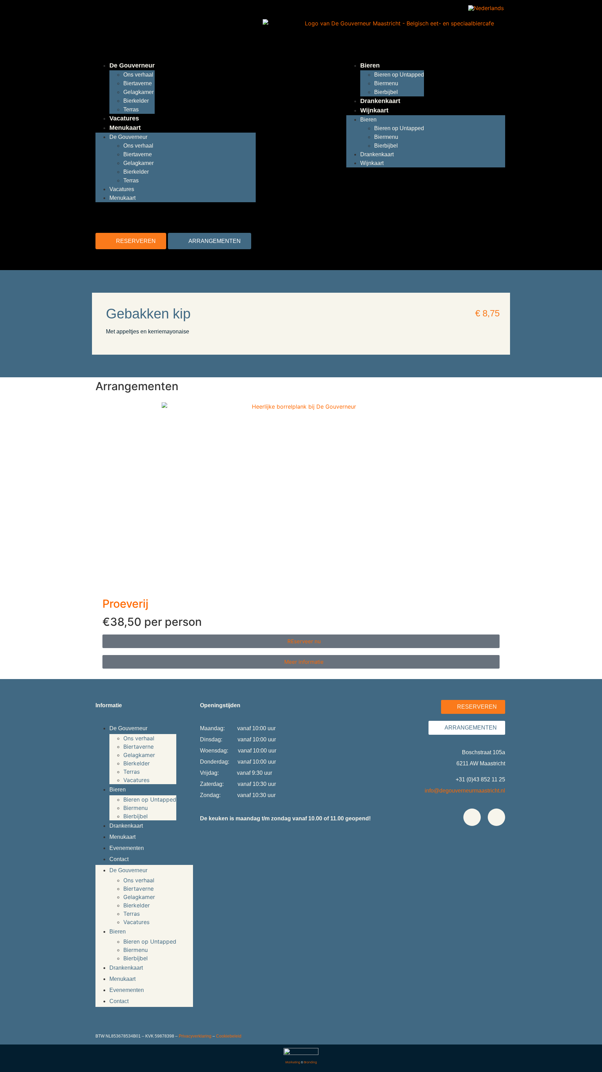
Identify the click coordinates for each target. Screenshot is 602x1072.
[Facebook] (472, 817)
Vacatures (124, 118)
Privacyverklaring (195, 1036)
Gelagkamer (138, 92)
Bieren (370, 65)
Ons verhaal (138, 75)
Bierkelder (136, 101)
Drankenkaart (380, 100)
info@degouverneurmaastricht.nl (465, 791)
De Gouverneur (132, 65)
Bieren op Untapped (399, 75)
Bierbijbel (386, 92)
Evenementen (126, 848)
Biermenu (386, 83)
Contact (119, 859)
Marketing (292, 1062)
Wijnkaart (374, 110)
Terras (131, 109)
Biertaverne (137, 83)
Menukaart (125, 127)
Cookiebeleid (228, 1036)
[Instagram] (496, 817)
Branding (310, 1062)
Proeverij (125, 603)
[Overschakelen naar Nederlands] (486, 8)
